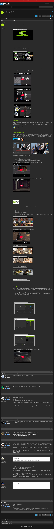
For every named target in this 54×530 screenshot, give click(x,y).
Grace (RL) (9, 12)
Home (2, 9)
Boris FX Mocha (16, 136)
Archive (5, 9)
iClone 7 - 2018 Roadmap (18, 9)
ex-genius (15, 452)
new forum (43, 0)
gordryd (2, 430)
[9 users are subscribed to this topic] (52, 11)
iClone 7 (9, 9)
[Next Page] (50, 16)
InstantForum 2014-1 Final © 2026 (28, 526)
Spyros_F (2, 419)
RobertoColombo (3, 502)
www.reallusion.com (15, 497)
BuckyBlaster (3, 373)
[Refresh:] (52, 521)
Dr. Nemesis (3, 384)
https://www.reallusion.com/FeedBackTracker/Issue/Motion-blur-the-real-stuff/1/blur (23, 464)
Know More (37, 292)
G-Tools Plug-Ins (27, 435)
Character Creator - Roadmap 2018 (32, 283)
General (12, 9)
